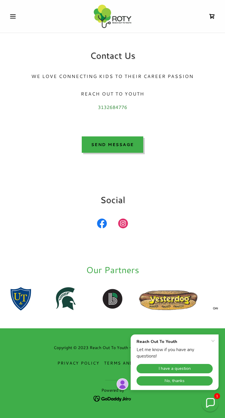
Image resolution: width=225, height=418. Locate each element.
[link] (112, 16)
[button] (23, 16)
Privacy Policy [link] (78, 363)
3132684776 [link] (112, 107)
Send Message (112, 145)
